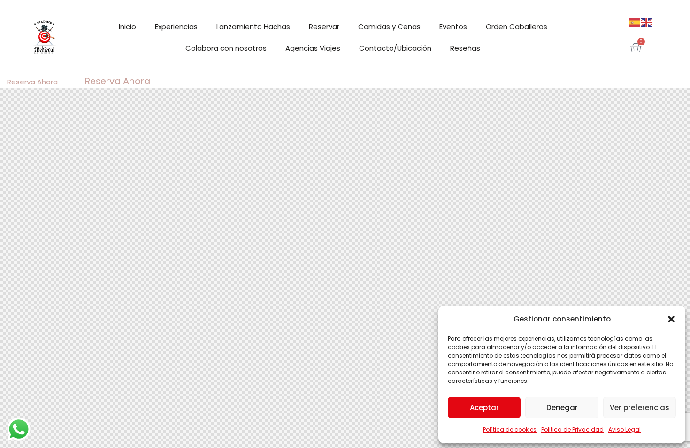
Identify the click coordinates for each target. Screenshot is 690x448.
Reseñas (465, 48)
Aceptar (484, 407)
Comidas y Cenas (389, 26)
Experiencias (176, 26)
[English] (647, 22)
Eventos (453, 26)
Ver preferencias (639, 407)
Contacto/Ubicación (395, 48)
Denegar (562, 407)
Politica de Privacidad (572, 429)
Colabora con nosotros (226, 48)
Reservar (324, 26)
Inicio (127, 26)
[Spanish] (635, 22)
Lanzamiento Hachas (253, 26)
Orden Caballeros (516, 26)
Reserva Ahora (32, 82)
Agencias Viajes (312, 48)
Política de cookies (510, 429)
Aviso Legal (624, 429)
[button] (671, 319)
